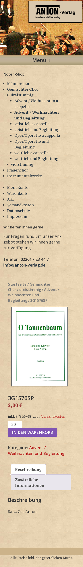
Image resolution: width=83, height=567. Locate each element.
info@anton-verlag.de (24, 265)
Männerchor (18, 83)
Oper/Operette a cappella (37, 135)
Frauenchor (17, 170)
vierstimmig (22, 164)
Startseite (17, 284)
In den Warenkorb (32, 432)
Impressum (17, 216)
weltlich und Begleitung (36, 158)
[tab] (28, 469)
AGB (11, 199)
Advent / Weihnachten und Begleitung (33, 295)
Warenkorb (17, 193)
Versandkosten (20, 204)
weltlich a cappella (31, 152)
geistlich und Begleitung (36, 129)
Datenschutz (18, 210)
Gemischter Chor (22, 89)
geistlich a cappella (32, 123)
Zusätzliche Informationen (29, 482)
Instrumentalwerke (24, 175)
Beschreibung (28, 469)
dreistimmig (22, 94)
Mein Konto (17, 187)
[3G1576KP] (39, 346)
